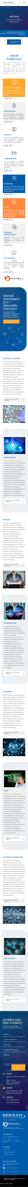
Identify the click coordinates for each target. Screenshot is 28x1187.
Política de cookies (9, 1154)
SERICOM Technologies (10, 461)
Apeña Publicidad (9, 1183)
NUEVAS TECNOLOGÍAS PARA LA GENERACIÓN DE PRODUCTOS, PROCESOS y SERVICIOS (12, 33)
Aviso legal (6, 1149)
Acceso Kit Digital (11, 1168)
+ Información (14, 42)
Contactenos (11, 321)
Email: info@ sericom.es (13, 1102)
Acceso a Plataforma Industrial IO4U (12, 1164)
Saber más (8, 98)
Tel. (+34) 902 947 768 (12, 1100)
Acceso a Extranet (12, 1171)
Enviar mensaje (18, 1067)
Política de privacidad (9, 1152)
